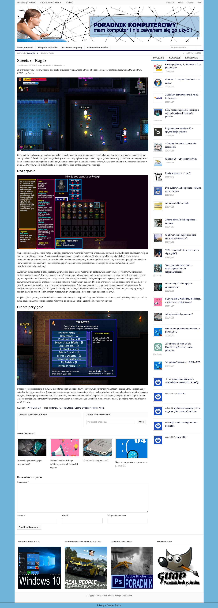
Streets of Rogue (90, 408)
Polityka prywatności (26, 2)
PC (60, 408)
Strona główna (32, 53)
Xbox (101, 408)
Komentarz (23, 482)
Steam (78, 408)
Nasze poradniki (25, 47)
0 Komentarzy (59, 65)
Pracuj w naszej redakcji (50, 2)
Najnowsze (174, 58)
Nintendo (53, 408)
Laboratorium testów (97, 47)
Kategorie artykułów (47, 47)
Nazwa (21, 515)
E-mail (66, 515)
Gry (39, 408)
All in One (32, 408)
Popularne (158, 58)
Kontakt (69, 2)
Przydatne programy (72, 47)
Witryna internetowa (117, 515)
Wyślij (141, 422)
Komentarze (191, 58)
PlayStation (68, 408)
